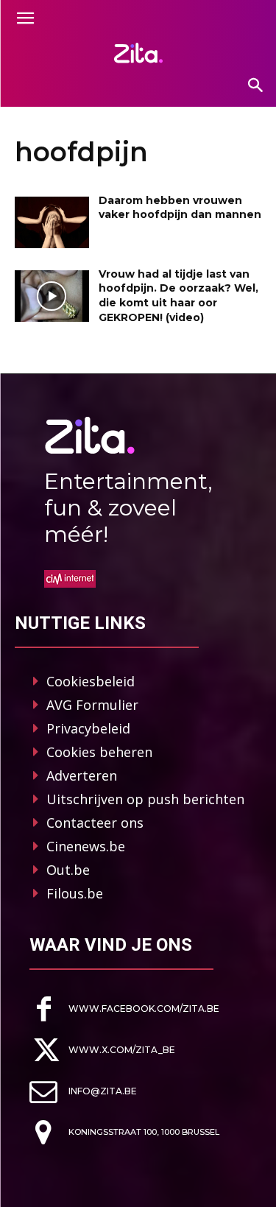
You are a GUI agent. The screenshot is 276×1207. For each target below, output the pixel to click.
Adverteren (81, 775)
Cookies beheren (99, 752)
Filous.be (74, 893)
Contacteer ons (95, 822)
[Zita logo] (138, 53)
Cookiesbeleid (90, 681)
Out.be (68, 870)
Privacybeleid (88, 728)
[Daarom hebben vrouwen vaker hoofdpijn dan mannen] (52, 222)
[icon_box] (124, 1009)
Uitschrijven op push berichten (145, 799)
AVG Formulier (92, 705)
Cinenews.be (85, 846)
